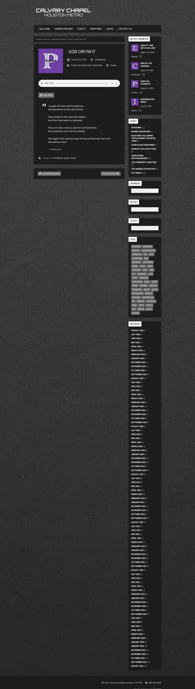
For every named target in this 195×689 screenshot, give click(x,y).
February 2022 (138, 546)
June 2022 (135, 530)
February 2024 (138, 450)
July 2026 (135, 334)
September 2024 (139, 422)
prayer (67, 158)
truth (141, 305)
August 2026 (137, 330)
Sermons (46, 39)
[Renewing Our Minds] (134, 104)
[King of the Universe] (134, 68)
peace (147, 281)
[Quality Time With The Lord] (134, 50)
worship (135, 313)
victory (149, 305)
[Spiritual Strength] (134, 86)
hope (145, 270)
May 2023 (135, 486)
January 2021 (137, 598)
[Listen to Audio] (141, 56)
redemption (136, 289)
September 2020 (139, 614)
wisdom (141, 309)
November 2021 (138, 558)
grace (142, 266)
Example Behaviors (140, 132)
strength (140, 301)
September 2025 (139, 374)
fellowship (136, 262)
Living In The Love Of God (143, 149)
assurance (136, 246)
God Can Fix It (80, 39)
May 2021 (135, 582)
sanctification (147, 297)
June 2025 (135, 386)
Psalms (113, 65)
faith (151, 254)
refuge (146, 289)
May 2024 (135, 438)
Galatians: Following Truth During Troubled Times (143, 138)
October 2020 (138, 610)
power (154, 281)
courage (135, 250)
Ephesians (136, 128)
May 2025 (135, 390)
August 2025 (137, 378)
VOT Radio (136, 173)
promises (143, 285)
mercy (134, 278)
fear (146, 258)
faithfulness (58, 158)
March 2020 (136, 634)
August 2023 (137, 474)
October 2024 (138, 418)
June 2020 (135, 622)
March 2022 (136, 542)
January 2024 (137, 454)
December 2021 (138, 554)
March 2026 (136, 350)
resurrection (137, 293)
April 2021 (136, 586)
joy (133, 274)
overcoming (137, 281)
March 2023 (136, 494)
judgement (142, 274)
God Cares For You (109, 174)
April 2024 (136, 442)
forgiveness (148, 262)
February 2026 (138, 354)
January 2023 (137, 502)
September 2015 (139, 662)
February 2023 (138, 498)
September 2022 (139, 518)
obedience (144, 278)
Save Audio (48, 95)
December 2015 (138, 650)
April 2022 (136, 538)
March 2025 (136, 398)
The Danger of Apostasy (143, 169)
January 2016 (137, 646)
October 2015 (138, 658)
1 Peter (134, 93)
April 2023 (136, 490)
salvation (136, 297)
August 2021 (137, 570)
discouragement (148, 250)
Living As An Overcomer (143, 145)
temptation (151, 301)
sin (133, 301)
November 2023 (138, 462)
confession (147, 246)
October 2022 (138, 514)
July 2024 (135, 430)
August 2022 (137, 522)
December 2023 (138, 458)
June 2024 (135, 434)
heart (150, 266)
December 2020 (138, 602)
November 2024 (138, 414)
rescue (73, 158)
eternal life (136, 254)
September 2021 (139, 566)
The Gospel (97, 65)
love (150, 274)
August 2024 (137, 426)
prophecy (153, 285)
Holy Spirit (136, 270)
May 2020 (135, 626)
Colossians (135, 75)
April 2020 (136, 630)
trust (134, 305)
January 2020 (137, 642)
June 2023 (135, 482)
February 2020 (138, 638)
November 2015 (138, 654)
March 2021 (136, 590)
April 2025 (136, 394)
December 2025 (138, 362)
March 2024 (136, 446)
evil (145, 254)
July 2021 (135, 574)
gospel (135, 266)
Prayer (70, 39)
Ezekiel (134, 57)
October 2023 (138, 466)
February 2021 (138, 594)
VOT (133, 309)
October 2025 (138, 370)
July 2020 (135, 618)
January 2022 (137, 550)
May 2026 (135, 342)
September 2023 (139, 470)
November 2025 (138, 366)
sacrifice (149, 293)
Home (38, 39)
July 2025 (135, 382)
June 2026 (135, 338)
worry (149, 309)
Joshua (134, 110)
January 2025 (137, 406)
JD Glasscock (100, 60)
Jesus (151, 270)
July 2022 (135, 526)
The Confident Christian (143, 162)
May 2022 (135, 534)
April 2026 (136, 346)
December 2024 (138, 410)
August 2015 (137, 666)
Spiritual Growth (59, 39)
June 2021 (135, 578)
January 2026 (137, 358)
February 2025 (138, 402)
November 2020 (138, 606)
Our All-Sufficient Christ (51, 174)
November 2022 (138, 510)
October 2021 (138, 562)
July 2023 (135, 478)
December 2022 (138, 506)
